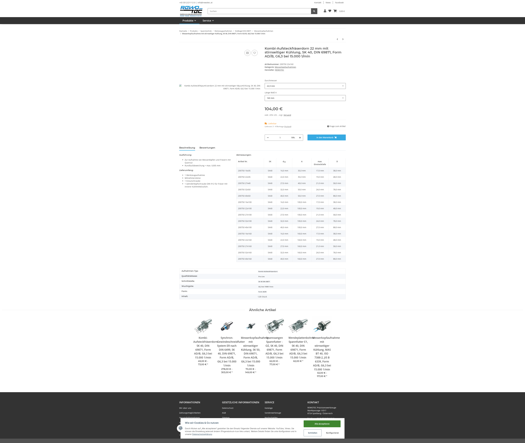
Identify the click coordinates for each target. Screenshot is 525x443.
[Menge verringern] (268, 138)
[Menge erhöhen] (300, 138)
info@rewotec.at (205, 2)
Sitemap (226, 417)
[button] (325, 11)
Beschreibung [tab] (187, 147)
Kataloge (269, 408)
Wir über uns (185, 408)
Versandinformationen (189, 417)
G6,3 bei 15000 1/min (265, 287)
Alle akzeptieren (322, 424)
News (328, 2)
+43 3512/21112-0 (187, 2)
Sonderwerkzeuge (273, 412)
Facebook (339, 2)
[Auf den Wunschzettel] (255, 53)
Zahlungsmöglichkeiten (190, 412)
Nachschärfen (271, 417)
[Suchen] (314, 11)
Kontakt (317, 2)
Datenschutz (228, 408)
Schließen (312, 433)
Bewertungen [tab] (207, 147)
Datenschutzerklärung (202, 434)
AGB (224, 412)
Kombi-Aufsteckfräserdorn (268, 271)
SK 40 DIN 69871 (264, 282)
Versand (287, 115)
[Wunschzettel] (329, 11)
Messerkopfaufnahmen (285, 67)
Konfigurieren (332, 433)
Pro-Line (261, 277)
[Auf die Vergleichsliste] (247, 53)
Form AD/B (262, 292)
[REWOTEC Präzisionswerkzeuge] (191, 11)
